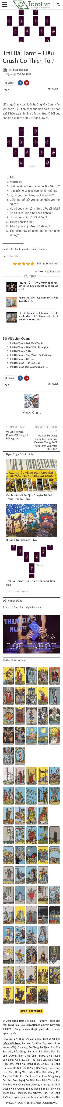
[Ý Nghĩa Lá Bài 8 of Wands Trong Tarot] (31, 796)
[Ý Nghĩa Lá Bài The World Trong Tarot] (20, 756)
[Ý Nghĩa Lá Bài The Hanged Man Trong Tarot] (31, 716)
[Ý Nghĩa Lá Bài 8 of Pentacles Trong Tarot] (31, 975)
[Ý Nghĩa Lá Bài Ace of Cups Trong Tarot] (8, 835)
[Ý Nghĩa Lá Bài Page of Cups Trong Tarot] (8, 875)
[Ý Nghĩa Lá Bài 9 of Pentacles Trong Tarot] (43, 975)
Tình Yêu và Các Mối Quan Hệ (7, 46)
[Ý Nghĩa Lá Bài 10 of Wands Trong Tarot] (54, 796)
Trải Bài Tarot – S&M (20, 351)
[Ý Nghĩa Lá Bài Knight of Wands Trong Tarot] (20, 816)
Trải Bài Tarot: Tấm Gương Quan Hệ (29, 367)
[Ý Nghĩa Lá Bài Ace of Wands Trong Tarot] (8, 776)
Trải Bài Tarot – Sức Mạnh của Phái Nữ (30, 355)
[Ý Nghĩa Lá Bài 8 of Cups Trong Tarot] (31, 855)
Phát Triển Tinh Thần (7, 545)
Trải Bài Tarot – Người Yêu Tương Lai (29, 347)
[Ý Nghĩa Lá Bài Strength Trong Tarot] (43, 696)
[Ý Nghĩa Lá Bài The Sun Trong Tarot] (54, 736)
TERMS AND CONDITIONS (42, 1103)
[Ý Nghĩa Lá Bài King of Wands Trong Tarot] (43, 816)
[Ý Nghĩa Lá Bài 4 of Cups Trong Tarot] (43, 835)
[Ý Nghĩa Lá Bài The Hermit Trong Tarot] (54, 696)
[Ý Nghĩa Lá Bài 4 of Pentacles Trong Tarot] (43, 955)
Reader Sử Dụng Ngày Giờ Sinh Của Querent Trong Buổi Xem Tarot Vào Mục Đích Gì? (45, 442)
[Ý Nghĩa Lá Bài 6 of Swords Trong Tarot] (8, 915)
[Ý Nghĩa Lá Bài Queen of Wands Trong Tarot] (31, 816)
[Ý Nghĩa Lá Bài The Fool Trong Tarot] (8, 676)
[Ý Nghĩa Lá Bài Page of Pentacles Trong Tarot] (8, 995)
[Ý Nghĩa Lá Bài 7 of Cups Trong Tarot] (20, 855)
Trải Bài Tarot (4, 46)
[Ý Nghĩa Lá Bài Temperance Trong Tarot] (54, 716)
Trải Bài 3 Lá (7, 459)
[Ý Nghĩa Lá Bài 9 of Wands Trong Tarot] (43, 796)
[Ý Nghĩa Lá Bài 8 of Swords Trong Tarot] (31, 915)
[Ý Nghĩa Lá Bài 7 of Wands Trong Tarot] (20, 796)
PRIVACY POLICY (15, 1103)
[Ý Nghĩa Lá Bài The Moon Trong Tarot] (43, 736)
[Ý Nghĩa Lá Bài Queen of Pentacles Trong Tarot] (31, 995)
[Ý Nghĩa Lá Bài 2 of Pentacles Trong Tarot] (20, 955)
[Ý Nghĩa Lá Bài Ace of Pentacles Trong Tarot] (8, 955)
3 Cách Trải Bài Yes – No (21, 540)
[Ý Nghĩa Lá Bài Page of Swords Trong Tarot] (8, 935)
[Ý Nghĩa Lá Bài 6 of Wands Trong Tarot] (8, 796)
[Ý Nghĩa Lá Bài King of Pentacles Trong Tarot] (43, 995)
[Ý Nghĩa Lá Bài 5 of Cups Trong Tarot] (54, 835)
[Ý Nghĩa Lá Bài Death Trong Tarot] (43, 716)
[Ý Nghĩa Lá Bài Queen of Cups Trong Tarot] (31, 875)
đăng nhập (18, 607)
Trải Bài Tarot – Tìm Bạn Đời (25, 363)
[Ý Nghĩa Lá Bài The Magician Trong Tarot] (20, 676)
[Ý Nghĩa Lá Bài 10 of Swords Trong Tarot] (54, 915)
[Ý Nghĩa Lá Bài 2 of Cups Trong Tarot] (20, 835)
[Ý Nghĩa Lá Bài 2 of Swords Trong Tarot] (20, 895)
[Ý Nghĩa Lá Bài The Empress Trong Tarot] (43, 676)
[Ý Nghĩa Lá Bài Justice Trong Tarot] (20, 716)
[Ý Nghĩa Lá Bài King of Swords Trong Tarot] (43, 935)
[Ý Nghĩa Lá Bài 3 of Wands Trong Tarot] (31, 776)
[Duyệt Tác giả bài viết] (31, 401)
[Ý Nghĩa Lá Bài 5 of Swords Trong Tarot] (54, 895)
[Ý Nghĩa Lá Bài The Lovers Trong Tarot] (20, 696)
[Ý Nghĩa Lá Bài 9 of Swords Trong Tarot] (43, 915)
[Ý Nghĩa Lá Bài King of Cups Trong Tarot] (43, 875)
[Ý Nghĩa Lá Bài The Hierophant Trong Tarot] (8, 696)
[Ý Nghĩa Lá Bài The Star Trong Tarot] (31, 736)
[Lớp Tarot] (31, 634)
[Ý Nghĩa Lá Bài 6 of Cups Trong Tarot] (8, 855)
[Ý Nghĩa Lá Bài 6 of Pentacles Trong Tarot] (8, 975)
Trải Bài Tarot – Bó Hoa (22, 359)
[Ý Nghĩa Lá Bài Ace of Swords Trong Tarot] (8, 895)
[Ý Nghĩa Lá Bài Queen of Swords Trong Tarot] (31, 935)
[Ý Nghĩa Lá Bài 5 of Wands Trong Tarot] (54, 776)
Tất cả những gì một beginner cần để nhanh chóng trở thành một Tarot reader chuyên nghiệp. (38, 316)
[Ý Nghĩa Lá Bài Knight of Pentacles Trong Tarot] (20, 995)
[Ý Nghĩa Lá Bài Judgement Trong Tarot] (8, 756)
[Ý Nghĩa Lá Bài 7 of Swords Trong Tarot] (20, 915)
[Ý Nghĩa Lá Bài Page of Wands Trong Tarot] (8, 816)
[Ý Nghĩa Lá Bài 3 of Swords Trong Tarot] (31, 895)
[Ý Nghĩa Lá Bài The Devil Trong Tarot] (8, 736)
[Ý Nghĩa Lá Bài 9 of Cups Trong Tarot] (43, 855)
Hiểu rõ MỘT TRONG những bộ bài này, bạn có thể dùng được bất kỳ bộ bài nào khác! (38, 286)
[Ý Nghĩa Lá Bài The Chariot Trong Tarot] (31, 696)
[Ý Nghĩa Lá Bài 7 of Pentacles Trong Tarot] (20, 975)
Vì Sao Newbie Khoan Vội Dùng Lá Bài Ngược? (17, 435)
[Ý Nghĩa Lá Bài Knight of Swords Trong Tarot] (20, 935)
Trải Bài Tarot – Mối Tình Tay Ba (26, 343)
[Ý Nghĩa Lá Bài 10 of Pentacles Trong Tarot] (54, 975)
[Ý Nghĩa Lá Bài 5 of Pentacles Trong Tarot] (54, 955)
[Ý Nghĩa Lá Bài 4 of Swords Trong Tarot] (43, 895)
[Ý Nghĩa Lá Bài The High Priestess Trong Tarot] (31, 676)
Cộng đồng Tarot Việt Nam (21, 1021)
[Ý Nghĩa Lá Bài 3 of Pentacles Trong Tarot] (31, 955)
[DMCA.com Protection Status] (31, 1011)
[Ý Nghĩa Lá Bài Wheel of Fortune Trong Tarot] (8, 716)
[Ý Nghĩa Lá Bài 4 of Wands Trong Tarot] (43, 776)
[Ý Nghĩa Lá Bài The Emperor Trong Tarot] (54, 676)
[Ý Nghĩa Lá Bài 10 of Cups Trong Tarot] (54, 855)
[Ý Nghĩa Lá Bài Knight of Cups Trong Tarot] (20, 875)
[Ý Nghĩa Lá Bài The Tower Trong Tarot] (20, 736)
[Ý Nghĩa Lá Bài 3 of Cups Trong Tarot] (31, 835)
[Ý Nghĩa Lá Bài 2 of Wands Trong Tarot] (20, 776)
